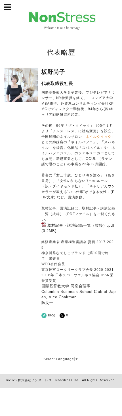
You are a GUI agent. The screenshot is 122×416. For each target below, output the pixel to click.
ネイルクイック (99, 137)
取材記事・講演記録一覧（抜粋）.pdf (80, 225)
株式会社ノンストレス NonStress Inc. (49, 380)
